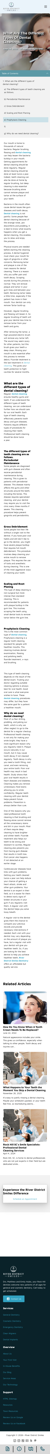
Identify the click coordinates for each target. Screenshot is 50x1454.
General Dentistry (11, 1314)
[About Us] (19, 1449)
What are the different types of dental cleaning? (18, 82)
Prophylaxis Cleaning (16, 119)
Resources (7, 1405)
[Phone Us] (42, 1449)
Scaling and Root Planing (19, 113)
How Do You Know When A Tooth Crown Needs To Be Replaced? (22, 1028)
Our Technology (10, 1384)
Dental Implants (10, 1339)
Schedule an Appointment (25, 1199)
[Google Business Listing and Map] (30, 1449)
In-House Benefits (11, 1366)
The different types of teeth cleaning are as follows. (24, 90)
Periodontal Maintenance (18, 99)
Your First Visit (10, 1360)
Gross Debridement (15, 106)
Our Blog (7, 1372)
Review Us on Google (13, 1417)
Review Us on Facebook (14, 1423)
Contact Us (16, 1299)
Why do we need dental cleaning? (23, 133)
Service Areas (9, 1378)
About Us (7, 1353)
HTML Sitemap (10, 1398)
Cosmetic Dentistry (12, 1321)
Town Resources (10, 1411)
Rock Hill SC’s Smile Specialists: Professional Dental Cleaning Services (22, 1147)
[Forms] (7, 1449)
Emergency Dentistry (13, 1327)
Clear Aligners (9, 1333)
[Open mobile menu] (45, 7)
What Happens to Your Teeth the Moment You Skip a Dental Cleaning (24, 1089)
